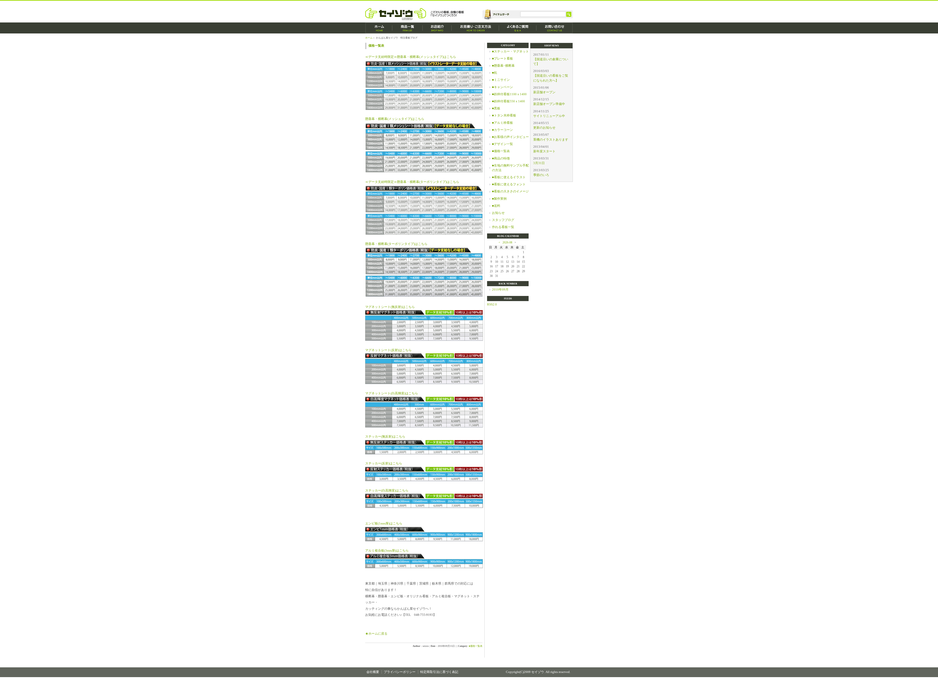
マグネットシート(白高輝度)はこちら (391, 393)
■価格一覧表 (475, 646)
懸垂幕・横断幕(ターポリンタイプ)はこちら (396, 244)
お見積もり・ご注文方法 (475, 27)
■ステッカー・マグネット (510, 51)
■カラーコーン (502, 130)
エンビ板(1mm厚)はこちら (383, 523)
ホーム (378, 27)
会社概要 (372, 672)
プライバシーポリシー (400, 672)
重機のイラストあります (550, 139)
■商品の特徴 (501, 158)
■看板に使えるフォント (509, 184)
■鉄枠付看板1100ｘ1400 (509, 94)
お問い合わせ (554, 27)
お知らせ (498, 213)
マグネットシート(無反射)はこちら (390, 307)
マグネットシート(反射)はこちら (388, 350)
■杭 (494, 72)
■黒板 (496, 108)
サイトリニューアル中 (549, 116)
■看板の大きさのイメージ (510, 191)
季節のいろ (541, 175)
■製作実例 (499, 198)
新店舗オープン (544, 92)
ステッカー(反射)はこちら (383, 463)
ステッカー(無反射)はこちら (385, 436)
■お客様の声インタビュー (510, 137)
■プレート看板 (502, 58)
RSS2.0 (492, 304)
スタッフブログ (503, 220)
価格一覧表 (376, 45)
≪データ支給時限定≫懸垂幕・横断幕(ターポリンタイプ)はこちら (412, 182)
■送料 (496, 206)
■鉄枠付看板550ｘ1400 (508, 101)
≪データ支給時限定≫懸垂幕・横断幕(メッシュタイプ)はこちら (410, 57)
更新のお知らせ (544, 127)
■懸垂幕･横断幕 (503, 65)
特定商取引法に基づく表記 (439, 672)
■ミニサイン (501, 80)
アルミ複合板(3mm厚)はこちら (387, 550)
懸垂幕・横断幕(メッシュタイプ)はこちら (394, 119)
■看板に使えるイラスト (509, 177)
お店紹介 (437, 27)
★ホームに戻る (376, 633)
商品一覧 (407, 27)
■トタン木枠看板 (504, 115)
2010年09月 (500, 289)
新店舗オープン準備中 (549, 104)
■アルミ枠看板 (502, 123)
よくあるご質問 (517, 27)
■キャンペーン (502, 87)
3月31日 (539, 163)
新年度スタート (544, 151)
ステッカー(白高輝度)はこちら (386, 490)
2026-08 (507, 242)
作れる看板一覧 (503, 227)
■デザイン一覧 (502, 144)
